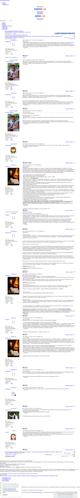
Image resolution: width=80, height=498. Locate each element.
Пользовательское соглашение (6, 475)
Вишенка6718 (14, 40)
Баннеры (24, 475)
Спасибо (71, 55)
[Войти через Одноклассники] (45, 9)
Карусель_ (14, 317)
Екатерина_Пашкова (17, 34)
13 (42, 387)
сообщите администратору (37, 492)
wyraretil (24, 57)
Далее (15, 33)
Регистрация (40, 12)
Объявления (4, 29)
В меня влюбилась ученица (11, 37)
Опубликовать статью (6, 478)
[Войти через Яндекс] (41, 9)
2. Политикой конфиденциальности (9, 489)
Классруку (4, 3)
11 (42, 336)
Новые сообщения (8, 32)
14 (41, 408)
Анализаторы (5, 27)
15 (42, 430)
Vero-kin (13, 430)
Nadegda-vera (13, 164)
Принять (5, 494)
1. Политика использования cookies (9, 488)
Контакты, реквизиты (17, 475)
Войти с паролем (40, 11)
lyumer (26, 34)
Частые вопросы (5, 480)
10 (42, 317)
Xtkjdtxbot (14, 213)
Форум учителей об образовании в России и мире (15, 36)
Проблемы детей (58, 36)
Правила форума (21, 32)
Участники (15, 32)
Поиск (27, 32)
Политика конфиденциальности (32, 475)
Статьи (3, 2)
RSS (30, 32)
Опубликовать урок (6, 477)
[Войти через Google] (43, 9)
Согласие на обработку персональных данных (49, 475)
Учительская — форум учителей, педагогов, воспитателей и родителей (40, 36)
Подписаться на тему (72, 38)
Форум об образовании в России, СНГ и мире (14, 31)
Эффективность (5, 4)
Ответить (67, 55)
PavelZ (23, 34)
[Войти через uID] (35, 9)
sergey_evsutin (13, 408)
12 (42, 369)
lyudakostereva (14, 387)
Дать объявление (5, 479)
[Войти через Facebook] (39, 9)
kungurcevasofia (14, 143)
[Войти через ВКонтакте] (37, 9)
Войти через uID (40, 6)
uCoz (6, 474)
